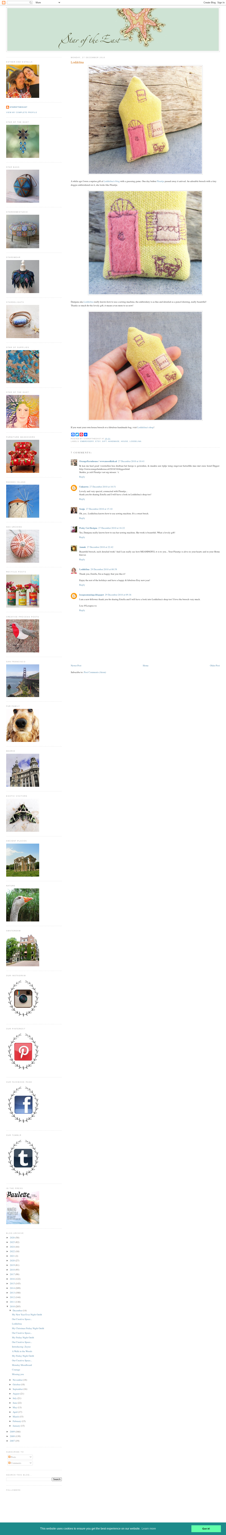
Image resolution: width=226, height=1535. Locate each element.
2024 (12, 1246)
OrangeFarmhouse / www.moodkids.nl (98, 461)
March (16, 1416)
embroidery (87, 441)
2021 (12, 1255)
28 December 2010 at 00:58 (104, 569)
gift (104, 441)
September (18, 1389)
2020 (12, 1260)
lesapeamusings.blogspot (91, 594)
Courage (16, 1369)
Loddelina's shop (145, 427)
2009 (12, 1431)
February (17, 1421)
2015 (12, 1283)
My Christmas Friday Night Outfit (28, 1328)
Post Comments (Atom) (95, 672)
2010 (12, 1306)
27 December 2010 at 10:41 (131, 461)
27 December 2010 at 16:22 (111, 527)
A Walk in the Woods (22, 1351)
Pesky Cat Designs (88, 527)
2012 (12, 1297)
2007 (12, 1440)
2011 (12, 1301)
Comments (15, 1463)
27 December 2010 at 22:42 (100, 547)
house (124, 441)
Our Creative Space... (22, 1319)
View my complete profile (21, 112)
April (15, 1412)
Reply (82, 476)
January (17, 1425)
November (18, 1379)
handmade (114, 441)
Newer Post (76, 665)
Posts (13, 1457)
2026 (12, 1237)
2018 (12, 1269)
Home (145, 665)
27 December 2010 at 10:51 (103, 486)
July (15, 1398)
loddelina (135, 441)
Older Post (215, 665)
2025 (12, 1242)
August (16, 1393)
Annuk (82, 547)
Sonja (82, 508)
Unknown (83, 486)
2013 (12, 1292)
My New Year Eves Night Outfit (27, 1314)
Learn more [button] (149, 1528)
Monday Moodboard (22, 1365)
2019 (12, 1265)
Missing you (18, 1374)
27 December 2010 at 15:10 (99, 508)
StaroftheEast (18, 107)
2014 (12, 1288)
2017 (12, 1274)
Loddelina (77, 62)
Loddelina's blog (112, 181)
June (15, 1402)
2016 (12, 1278)
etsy (98, 441)
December (18, 1310)
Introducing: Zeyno (21, 1346)
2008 (12, 1436)
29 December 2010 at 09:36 (118, 594)
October (17, 1384)
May (15, 1407)
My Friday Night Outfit (23, 1337)
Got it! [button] (206, 1528)
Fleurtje (160, 181)
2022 (12, 1251)
